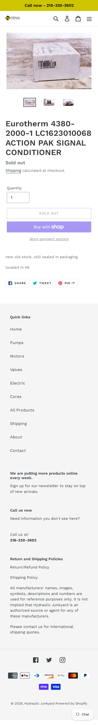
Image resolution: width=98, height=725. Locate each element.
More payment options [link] (49, 239)
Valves (16, 369)
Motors (17, 356)
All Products (22, 410)
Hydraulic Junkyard (40, 703)
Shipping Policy (24, 577)
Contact (18, 450)
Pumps (16, 342)
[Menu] (89, 18)
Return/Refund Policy (29, 567)
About (16, 437)
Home (16, 329)
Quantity (14, 188)
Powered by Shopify (71, 703)
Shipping (13, 170)
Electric (17, 383)
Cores (15, 396)
